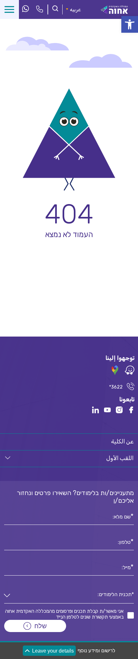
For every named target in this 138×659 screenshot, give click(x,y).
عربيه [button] (75, 9)
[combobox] (69, 595)
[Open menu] (9, 9)
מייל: (126, 567)
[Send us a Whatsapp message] (25, 9)
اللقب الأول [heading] (120, 458)
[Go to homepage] (114, 12)
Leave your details (53, 651)
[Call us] (39, 9)
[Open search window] (55, 9)
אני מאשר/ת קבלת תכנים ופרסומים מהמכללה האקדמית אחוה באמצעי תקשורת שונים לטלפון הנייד (64, 614)
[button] (129, 24)
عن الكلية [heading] (122, 441)
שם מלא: (122, 516)
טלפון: (124, 541)
